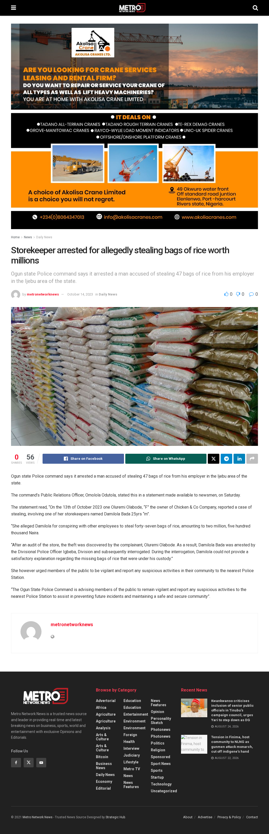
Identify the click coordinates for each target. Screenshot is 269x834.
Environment (134, 721)
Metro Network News (38, 817)
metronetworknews (43, 294)
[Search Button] (255, 8)
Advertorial (106, 701)
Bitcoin (102, 757)
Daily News (44, 237)
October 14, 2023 (80, 294)
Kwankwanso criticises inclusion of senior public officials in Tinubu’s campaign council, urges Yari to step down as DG (232, 710)
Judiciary (131, 755)
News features (131, 784)
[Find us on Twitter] (29, 762)
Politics (157, 743)
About (188, 817)
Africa (101, 707)
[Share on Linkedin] (239, 459)
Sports (157, 770)
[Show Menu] (13, 8)
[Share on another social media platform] (252, 459)
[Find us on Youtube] (41, 762)
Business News (104, 766)
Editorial (103, 788)
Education (132, 701)
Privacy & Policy (229, 817)
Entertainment (135, 714)
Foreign (130, 735)
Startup (157, 777)
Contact (252, 817)
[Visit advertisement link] (134, 130)
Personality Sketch (161, 720)
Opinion (157, 712)
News (28, 237)
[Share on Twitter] (213, 459)
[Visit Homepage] (134, 8)
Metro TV (131, 769)
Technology (161, 784)
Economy (104, 781)
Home (15, 237)
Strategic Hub (115, 817)
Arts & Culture (102, 737)
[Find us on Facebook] (16, 762)
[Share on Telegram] (226, 459)
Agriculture (106, 714)
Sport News (161, 764)
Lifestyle (130, 762)
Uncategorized (164, 791)
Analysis (103, 728)
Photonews (160, 729)
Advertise (205, 817)
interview (131, 748)
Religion (158, 750)
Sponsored (160, 757)
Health (129, 742)
